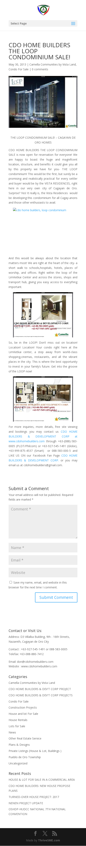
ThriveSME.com (49, 840)
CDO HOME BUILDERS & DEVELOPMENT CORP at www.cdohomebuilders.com (43, 436)
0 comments (40, 69)
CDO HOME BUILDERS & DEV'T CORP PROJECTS (41, 695)
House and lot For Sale (23, 714)
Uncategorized (18, 763)
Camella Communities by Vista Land (52, 64)
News (12, 732)
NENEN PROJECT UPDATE (26, 803)
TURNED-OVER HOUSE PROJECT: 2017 (34, 797)
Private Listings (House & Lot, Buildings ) (35, 751)
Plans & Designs (19, 745)
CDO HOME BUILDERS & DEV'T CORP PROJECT (40, 689)
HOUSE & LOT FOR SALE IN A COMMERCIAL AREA (42, 779)
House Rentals (18, 720)
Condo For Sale (19, 69)
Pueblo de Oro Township (25, 757)
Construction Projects (23, 707)
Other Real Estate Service (25, 738)
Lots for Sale (17, 726)
